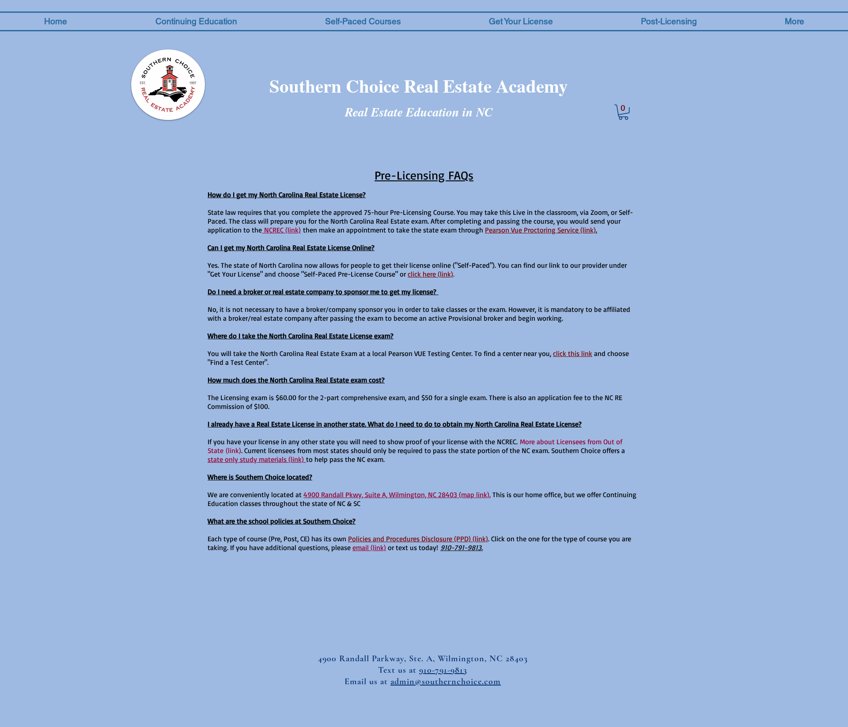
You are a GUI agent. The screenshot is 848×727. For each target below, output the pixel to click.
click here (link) (430, 274)
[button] (196, 21)
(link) (233, 450)
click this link (572, 353)
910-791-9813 (443, 670)
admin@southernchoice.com (445, 681)
